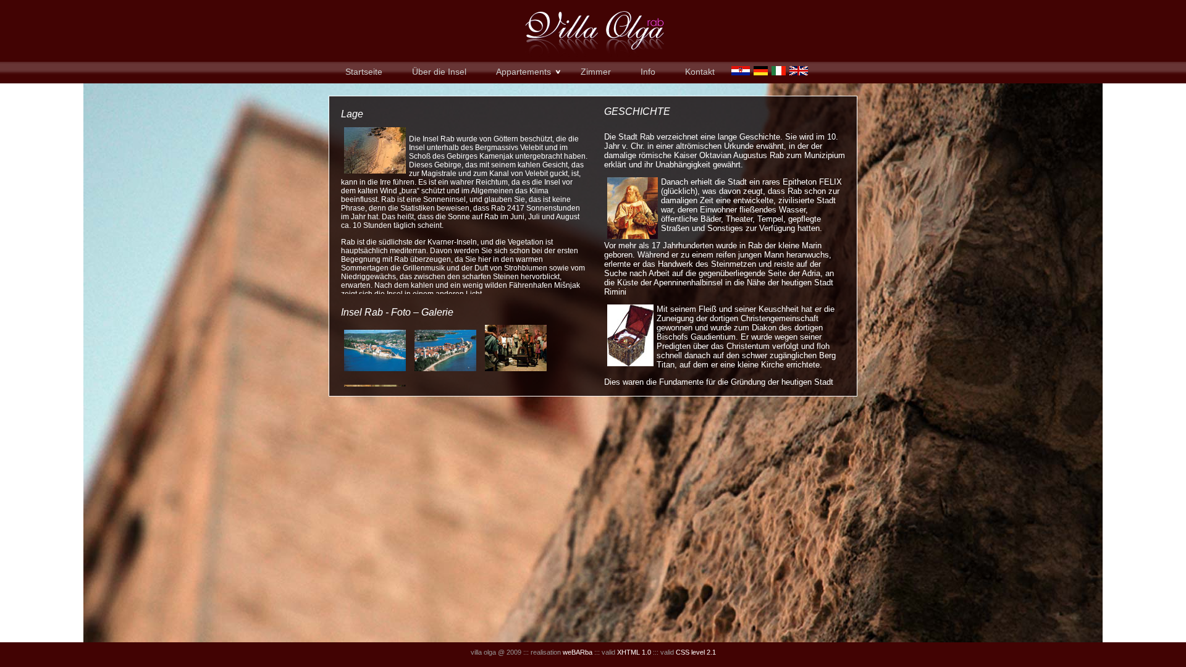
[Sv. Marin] (632, 236)
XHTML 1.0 (634, 652)
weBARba (577, 652)
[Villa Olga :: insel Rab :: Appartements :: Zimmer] (375, 171)
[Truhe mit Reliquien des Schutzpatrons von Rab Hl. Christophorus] (630, 363)
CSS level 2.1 (696, 652)
